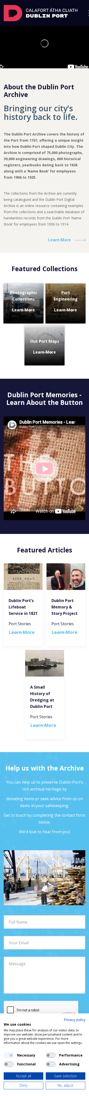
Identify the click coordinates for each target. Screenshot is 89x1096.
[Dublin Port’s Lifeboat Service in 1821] (23, 576)
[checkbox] (9, 1055)
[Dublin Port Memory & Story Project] (65, 576)
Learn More (23, 310)
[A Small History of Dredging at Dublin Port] (44, 663)
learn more (59, 240)
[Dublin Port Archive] (40, 12)
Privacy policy (74, 1019)
